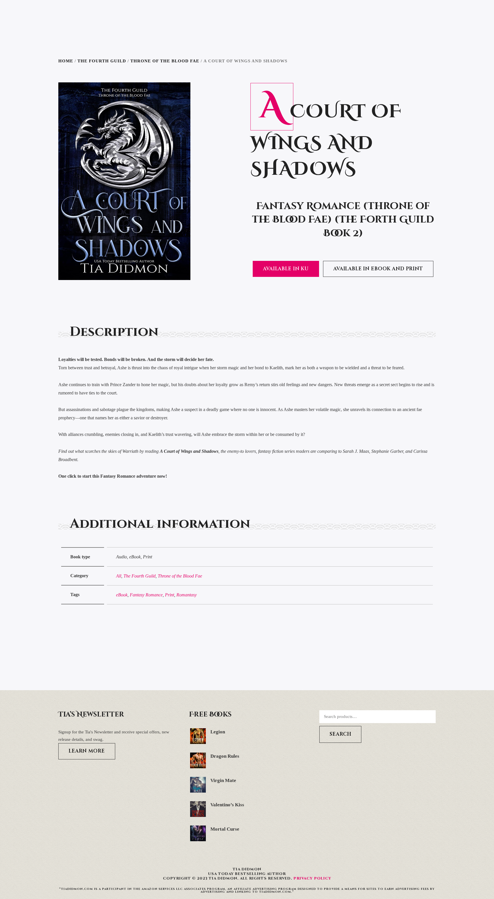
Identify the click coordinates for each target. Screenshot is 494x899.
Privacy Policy (312, 878)
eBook (122, 594)
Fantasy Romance (146, 594)
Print (169, 594)
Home (65, 61)
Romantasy (186, 594)
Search (340, 734)
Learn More (87, 751)
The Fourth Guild (101, 61)
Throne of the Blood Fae (164, 61)
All (118, 575)
